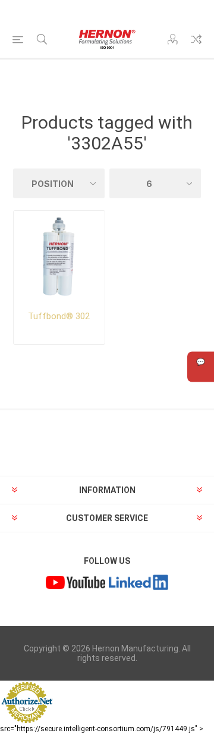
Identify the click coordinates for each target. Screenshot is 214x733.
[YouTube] (75, 584)
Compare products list (196, 39)
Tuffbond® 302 (59, 316)
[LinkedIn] (138, 584)
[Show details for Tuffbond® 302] (59, 256)
